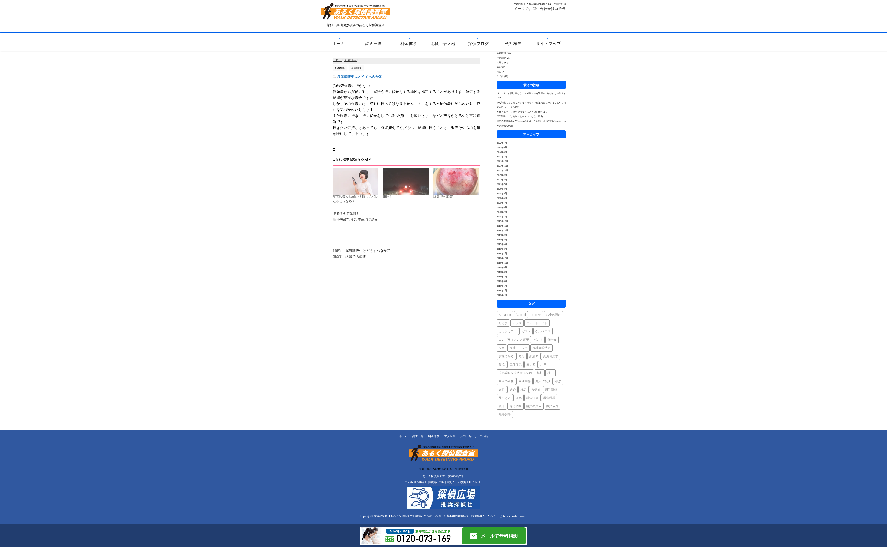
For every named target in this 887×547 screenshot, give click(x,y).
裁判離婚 (551, 389)
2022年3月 (502, 152)
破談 (558, 381)
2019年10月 (502, 230)
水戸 (543, 364)
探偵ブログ (478, 43)
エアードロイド (536, 323)
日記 (499, 71)
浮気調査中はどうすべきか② (367, 251)
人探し (500, 62)
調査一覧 (373, 43)
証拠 (519, 398)
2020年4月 (502, 202)
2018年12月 (502, 258)
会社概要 (513, 43)
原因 (502, 348)
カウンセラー (508, 331)
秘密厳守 (343, 219)
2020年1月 (502, 216)
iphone (536, 314)
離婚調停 (505, 414)
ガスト (526, 331)
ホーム (338, 43)
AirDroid (505, 314)
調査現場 (549, 398)
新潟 (502, 364)
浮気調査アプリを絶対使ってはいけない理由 (520, 116)
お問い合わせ (443, 43)
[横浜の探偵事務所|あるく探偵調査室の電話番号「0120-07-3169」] (410, 542)
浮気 (354, 219)
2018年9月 (502, 267)
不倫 (361, 219)
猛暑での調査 (443, 196)
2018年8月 (502, 272)
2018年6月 (502, 281)
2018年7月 (502, 276)
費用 (502, 406)
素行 (502, 389)
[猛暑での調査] (456, 181)
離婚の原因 (533, 406)
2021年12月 (502, 161)
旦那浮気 (516, 364)
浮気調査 (353, 213)
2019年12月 (502, 221)
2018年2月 (502, 295)
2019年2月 (502, 249)
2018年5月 (502, 286)
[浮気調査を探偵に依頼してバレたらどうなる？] (355, 181)
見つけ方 (505, 398)
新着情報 (340, 213)
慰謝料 (533, 356)
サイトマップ (548, 43)
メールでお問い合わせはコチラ (540, 9)
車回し (388, 196)
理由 (550, 373)
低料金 (551, 339)
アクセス (449, 436)
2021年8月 (502, 179)
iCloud (521, 314)
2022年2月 (502, 156)
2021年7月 (502, 184)
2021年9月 (502, 175)
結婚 (513, 389)
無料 (540, 373)
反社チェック (519, 348)
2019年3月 (502, 244)
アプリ (517, 323)
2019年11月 (502, 226)
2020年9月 (502, 193)
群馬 (523, 389)
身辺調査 (516, 406)
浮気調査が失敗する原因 (515, 373)
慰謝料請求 (550, 356)
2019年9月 (502, 235)
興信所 (535, 389)
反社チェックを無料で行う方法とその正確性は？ (522, 112)
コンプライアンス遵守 (514, 339)
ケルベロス (542, 331)
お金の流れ (553, 314)
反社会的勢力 (541, 348)
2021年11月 (502, 166)
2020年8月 (502, 198)
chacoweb (521, 516)
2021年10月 (502, 170)
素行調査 (501, 67)
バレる (538, 339)
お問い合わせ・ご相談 (474, 436)
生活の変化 (506, 381)
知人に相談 (542, 381)
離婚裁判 (552, 406)
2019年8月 (502, 239)
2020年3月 (502, 207)
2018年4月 (502, 290)
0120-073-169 (559, 4)
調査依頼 (532, 398)
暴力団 (530, 364)
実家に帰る (506, 356)
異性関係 (525, 381)
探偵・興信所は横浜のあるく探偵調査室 (443, 469)
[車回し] (406, 181)
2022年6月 (502, 147)
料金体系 (408, 43)
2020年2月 (502, 212)
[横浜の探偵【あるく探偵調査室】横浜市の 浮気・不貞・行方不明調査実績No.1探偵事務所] (355, 16)
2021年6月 (502, 189)
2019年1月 (502, 253)
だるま (503, 323)
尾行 (522, 356)
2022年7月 (502, 142)
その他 (500, 76)
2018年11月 (502, 262)
